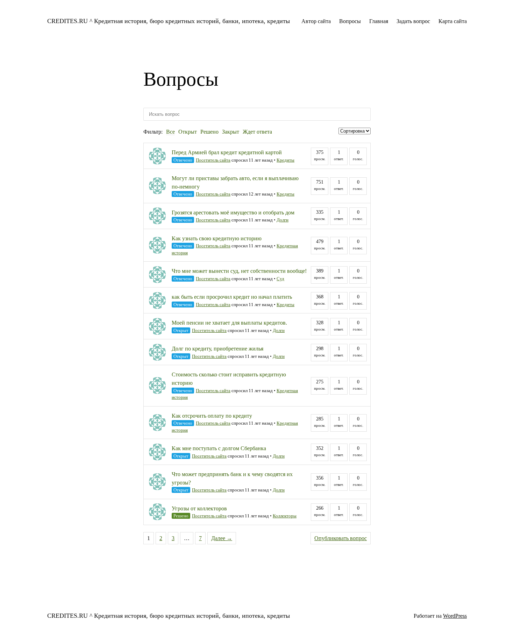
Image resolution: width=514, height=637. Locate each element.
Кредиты (285, 160)
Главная (378, 21)
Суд (280, 278)
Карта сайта (452, 21)
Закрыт (230, 132)
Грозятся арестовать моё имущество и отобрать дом (233, 212)
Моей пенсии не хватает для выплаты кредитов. (229, 323)
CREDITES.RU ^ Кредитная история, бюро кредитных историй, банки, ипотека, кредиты (168, 20)
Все (170, 132)
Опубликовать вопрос (340, 538)
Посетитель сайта (213, 160)
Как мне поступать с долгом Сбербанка (219, 448)
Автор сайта (316, 21)
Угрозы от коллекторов (199, 508)
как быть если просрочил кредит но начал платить (232, 297)
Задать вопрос (413, 21)
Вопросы (350, 21)
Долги (282, 219)
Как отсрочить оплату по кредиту (212, 416)
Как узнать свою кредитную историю (217, 238)
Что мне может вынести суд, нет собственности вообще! (239, 271)
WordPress (455, 616)
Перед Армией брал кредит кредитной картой (227, 152)
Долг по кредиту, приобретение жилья (217, 349)
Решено (209, 132)
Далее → (221, 538)
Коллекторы (285, 515)
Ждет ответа (257, 132)
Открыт (187, 132)
